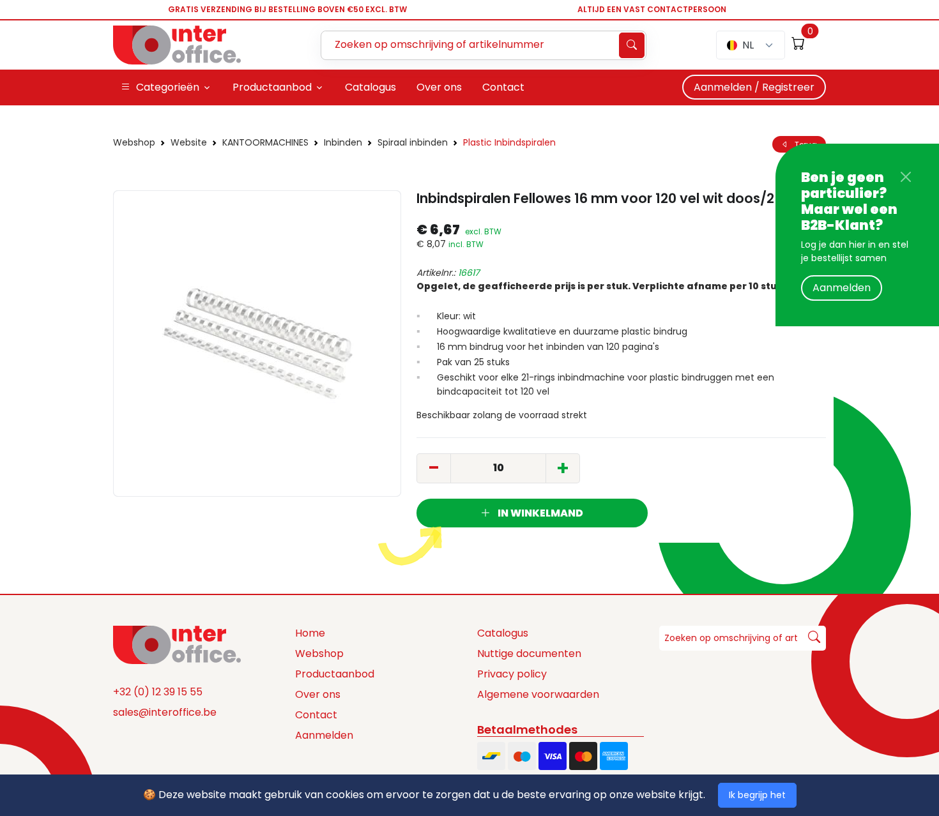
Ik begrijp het (757, 795)
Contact (316, 714)
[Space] (177, 644)
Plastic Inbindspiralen (509, 142)
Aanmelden (842, 287)
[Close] (905, 177)
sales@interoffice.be (165, 712)
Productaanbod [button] (272, 87)
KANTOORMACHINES (265, 142)
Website (189, 142)
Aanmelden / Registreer (754, 87)
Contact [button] (503, 87)
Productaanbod (334, 674)
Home (310, 633)
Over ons (317, 694)
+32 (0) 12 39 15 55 (157, 691)
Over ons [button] (439, 87)
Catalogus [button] (370, 87)
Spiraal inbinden (413, 142)
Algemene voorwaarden (538, 694)
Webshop (134, 142)
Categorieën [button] (167, 87)
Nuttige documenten (529, 653)
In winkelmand (539, 513)
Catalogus (502, 633)
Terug (803, 144)
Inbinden (343, 142)
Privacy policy (512, 674)
